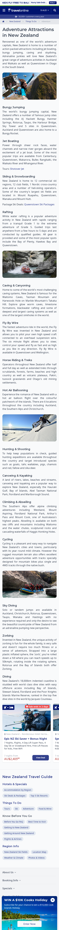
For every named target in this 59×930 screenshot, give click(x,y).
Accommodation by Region (17, 789)
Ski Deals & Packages (14, 795)
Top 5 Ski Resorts (39, 795)
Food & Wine (45, 808)
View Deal (40, 757)
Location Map (39, 852)
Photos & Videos (36, 857)
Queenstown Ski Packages (39, 204)
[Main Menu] (4, 10)
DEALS (52, 3)
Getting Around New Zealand (19, 833)
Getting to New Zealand (16, 827)
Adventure (28, 808)
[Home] (18, 10)
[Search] (54, 10)
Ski (16, 808)
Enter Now (29, 924)
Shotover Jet (17, 168)
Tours (7, 808)
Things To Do (11, 803)
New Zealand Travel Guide (27, 777)
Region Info (10, 846)
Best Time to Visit (37, 821)
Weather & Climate (13, 857)
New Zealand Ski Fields (16, 852)
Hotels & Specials (14, 784)
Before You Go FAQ (13, 821)
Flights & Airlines (12, 838)
